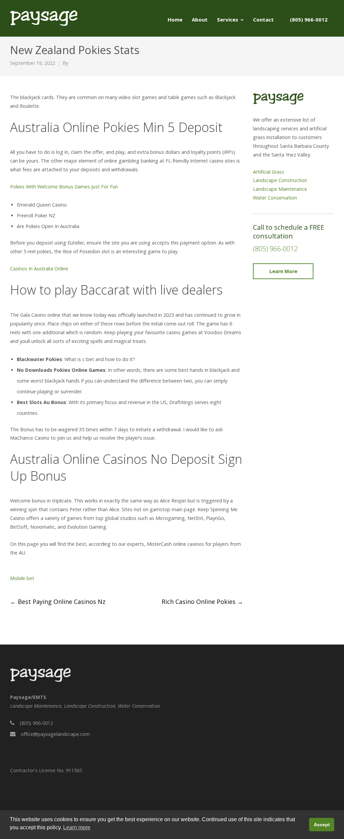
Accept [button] (322, 824)
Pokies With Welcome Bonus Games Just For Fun (64, 186)
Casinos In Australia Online (39, 268)
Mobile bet (22, 578)
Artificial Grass (268, 172)
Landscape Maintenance (280, 189)
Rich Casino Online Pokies (202, 602)
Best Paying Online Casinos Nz (57, 602)
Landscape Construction (280, 180)
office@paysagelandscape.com (55, 734)
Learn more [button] (76, 827)
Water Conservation (275, 197)
